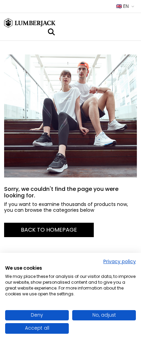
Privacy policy (119, 261)
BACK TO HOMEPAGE (49, 230)
